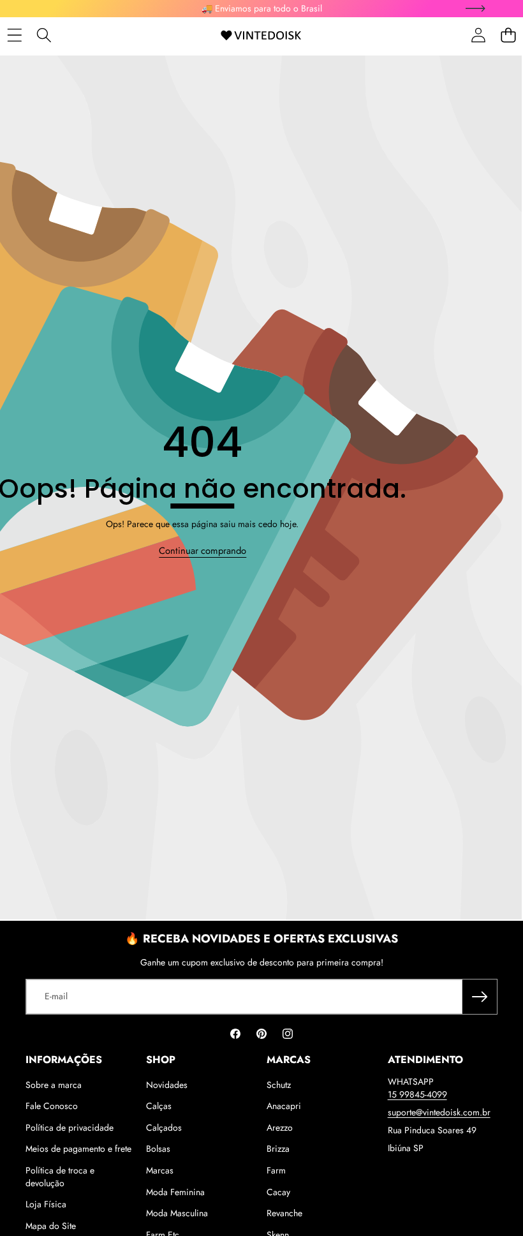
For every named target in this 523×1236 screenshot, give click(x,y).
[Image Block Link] (128, 619)
